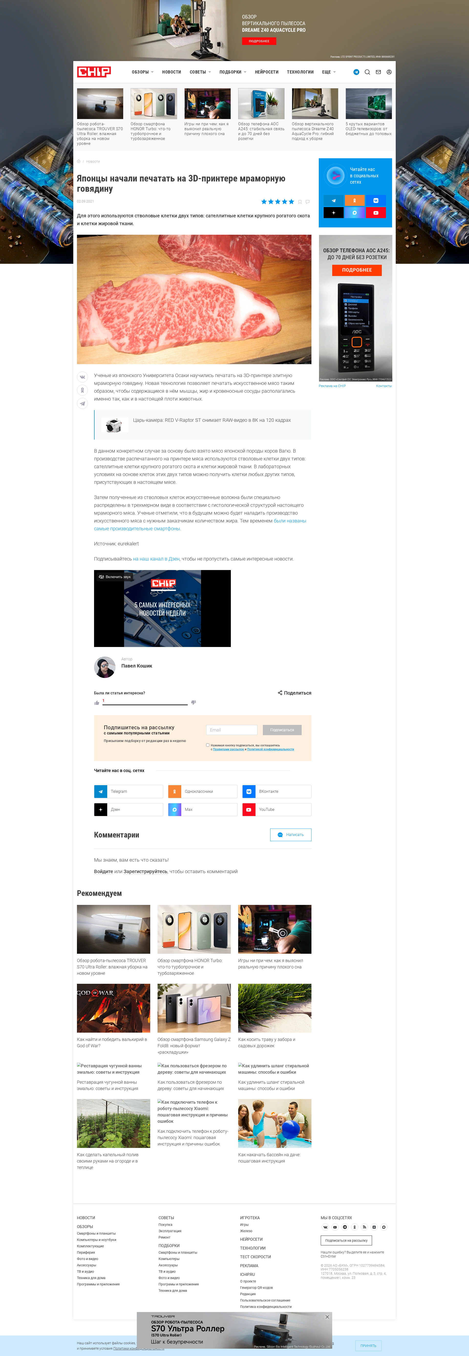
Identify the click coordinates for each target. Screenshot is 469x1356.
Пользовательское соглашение (265, 1300)
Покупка (165, 1225)
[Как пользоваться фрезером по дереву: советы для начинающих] (194, 1069)
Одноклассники (199, 791)
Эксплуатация (170, 1231)
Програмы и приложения (179, 1284)
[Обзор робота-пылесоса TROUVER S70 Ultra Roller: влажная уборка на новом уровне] (113, 929)
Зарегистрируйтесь (145, 871)
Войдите (103, 871)
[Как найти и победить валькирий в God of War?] (113, 1008)
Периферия (86, 1252)
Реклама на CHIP (332, 386)
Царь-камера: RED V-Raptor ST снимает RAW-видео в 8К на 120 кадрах (212, 420)
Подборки (231, 71)
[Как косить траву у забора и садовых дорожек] (274, 1008)
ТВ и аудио (85, 1271)
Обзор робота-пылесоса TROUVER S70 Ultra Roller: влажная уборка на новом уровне (100, 134)
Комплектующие (90, 1246)
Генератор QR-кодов (256, 1288)
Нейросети (267, 71)
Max (188, 809)
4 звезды (284, 201)
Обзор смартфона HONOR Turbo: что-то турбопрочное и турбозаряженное (151, 131)
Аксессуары (86, 1265)
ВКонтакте (268, 791)
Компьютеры (169, 1259)
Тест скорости (255, 1257)
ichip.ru (247, 1274)
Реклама (249, 1265)
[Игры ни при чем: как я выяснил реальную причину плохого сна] (274, 929)
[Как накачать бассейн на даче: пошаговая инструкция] (274, 1123)
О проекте (248, 1281)
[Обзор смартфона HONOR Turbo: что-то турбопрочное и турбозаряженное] (194, 929)
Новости (171, 71)
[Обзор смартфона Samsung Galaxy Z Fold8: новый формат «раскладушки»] (194, 1008)
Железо (246, 1231)
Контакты (384, 386)
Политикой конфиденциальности (270, 749)
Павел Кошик (136, 666)
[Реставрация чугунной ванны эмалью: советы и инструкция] (113, 1069)
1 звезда (264, 201)
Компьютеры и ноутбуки (96, 1240)
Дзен (115, 809)
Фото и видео (87, 1259)
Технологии (300, 71)
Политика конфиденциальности (266, 1307)
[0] (193, 702)
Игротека (250, 1218)
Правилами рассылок (228, 749)
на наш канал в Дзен (156, 559)
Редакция (248, 1294)
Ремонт (165, 1237)
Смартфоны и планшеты (96, 1233)
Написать (295, 834)
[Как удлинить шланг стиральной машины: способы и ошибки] (274, 1069)
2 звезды (271, 201)
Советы (198, 71)
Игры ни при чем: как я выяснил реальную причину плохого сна (206, 129)
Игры (244, 1225)
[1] (96, 702)
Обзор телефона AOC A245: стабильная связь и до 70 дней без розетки (261, 131)
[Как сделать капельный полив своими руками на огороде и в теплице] (113, 1123)
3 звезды (277, 201)
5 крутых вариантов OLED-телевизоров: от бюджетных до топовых (369, 129)
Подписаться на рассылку (346, 1240)
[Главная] (78, 161)
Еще (326, 71)
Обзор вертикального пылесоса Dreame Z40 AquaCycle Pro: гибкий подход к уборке (313, 131)
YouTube (266, 809)
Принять (368, 1346)
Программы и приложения (98, 1284)
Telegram (119, 791)
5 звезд (291, 201)
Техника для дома (91, 1278)
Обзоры (140, 71)
